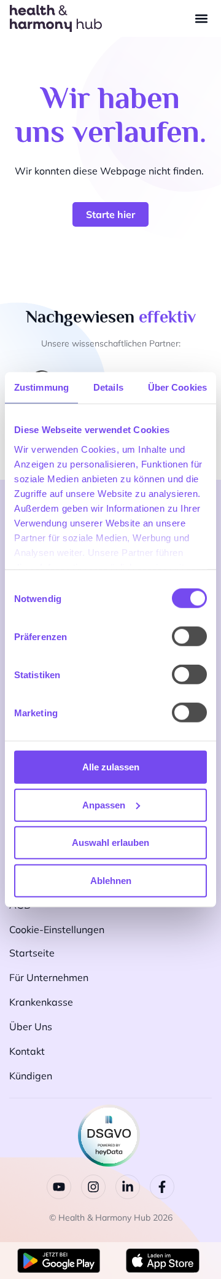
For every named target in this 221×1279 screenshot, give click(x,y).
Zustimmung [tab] (41, 387)
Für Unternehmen (48, 977)
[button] (201, 19)
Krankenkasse (41, 1002)
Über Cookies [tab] (177, 387)
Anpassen (103, 804)
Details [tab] (108, 387)
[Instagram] (93, 1187)
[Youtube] (59, 1187)
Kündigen (30, 1076)
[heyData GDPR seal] (109, 1163)
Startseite (32, 953)
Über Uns (30, 1026)
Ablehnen (110, 880)
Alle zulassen (110, 767)
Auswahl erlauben (110, 842)
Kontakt (27, 1051)
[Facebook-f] (162, 1187)
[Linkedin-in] (127, 1187)
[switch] (189, 636)
